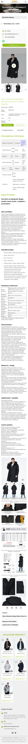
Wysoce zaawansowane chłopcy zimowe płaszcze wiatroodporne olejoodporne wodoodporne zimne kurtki (21, 652)
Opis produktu (20, 130)
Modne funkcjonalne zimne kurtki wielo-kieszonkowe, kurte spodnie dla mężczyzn (7, 674)
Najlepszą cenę (7, 125)
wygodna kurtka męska (9, 621)
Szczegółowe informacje (7, 130)
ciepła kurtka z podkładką (10, 625)
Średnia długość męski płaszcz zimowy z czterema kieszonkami (20, 674)
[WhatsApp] (3, 41)
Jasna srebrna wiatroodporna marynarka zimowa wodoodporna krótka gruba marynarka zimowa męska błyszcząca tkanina (7, 696)
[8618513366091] (15, 733)
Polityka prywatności (8, 737)
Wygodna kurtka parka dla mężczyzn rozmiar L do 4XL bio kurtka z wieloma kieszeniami (7, 652)
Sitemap (16, 737)
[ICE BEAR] (14, 2)
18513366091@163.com (11, 34)
